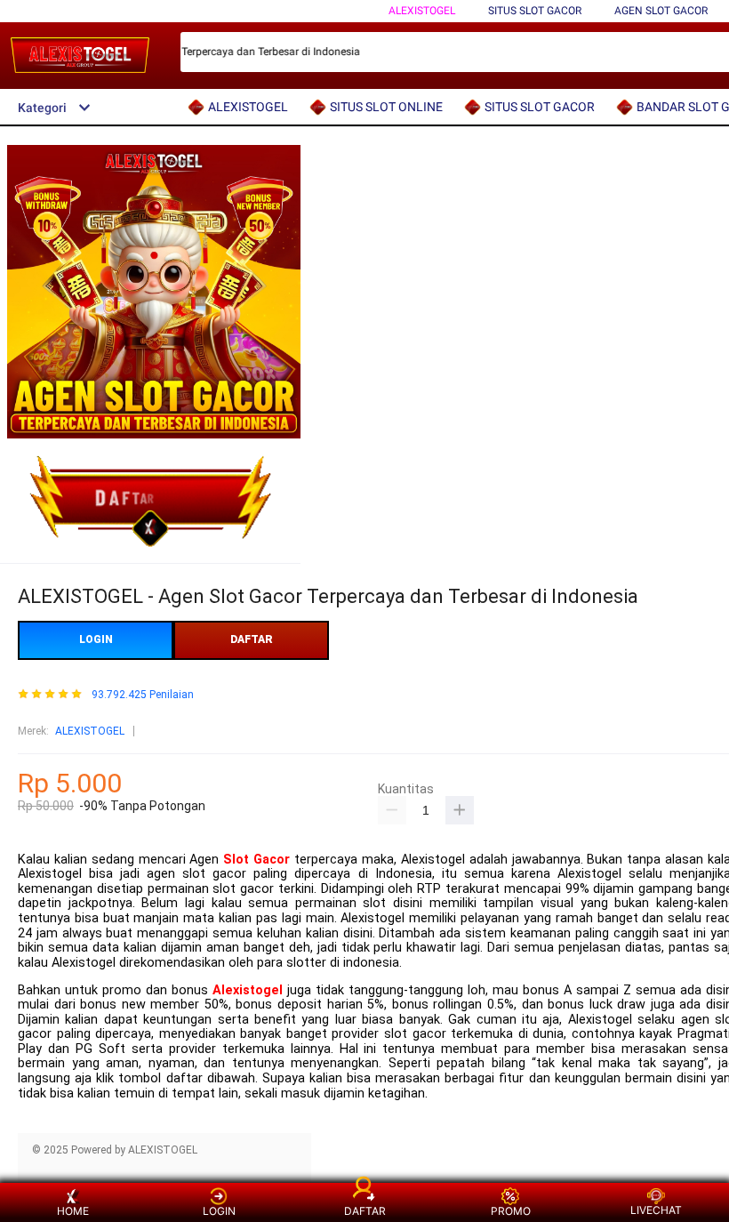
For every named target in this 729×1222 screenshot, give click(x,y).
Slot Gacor (256, 859)
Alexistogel (247, 990)
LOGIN (96, 639)
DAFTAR (251, 639)
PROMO (511, 1211)
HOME (73, 1211)
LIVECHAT (656, 1210)
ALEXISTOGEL (422, 10)
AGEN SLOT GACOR (661, 10)
